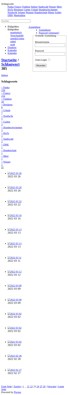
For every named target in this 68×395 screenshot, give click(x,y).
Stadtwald (43, 6)
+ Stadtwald (7, 140)
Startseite (9, 60)
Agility (58, 12)
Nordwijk (12, 12)
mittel (13, 41)
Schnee (21, 12)
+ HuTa (5, 134)
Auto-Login (41, 59)
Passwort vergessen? (49, 32)
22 (31, 386)
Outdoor (26, 6)
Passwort (39, 50)
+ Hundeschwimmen (11, 129)
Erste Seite (6, 386)
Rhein (51, 12)
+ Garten (5, 123)
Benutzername (42, 42)
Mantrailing (19, 15)
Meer (59, 6)
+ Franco (5, 94)
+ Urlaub (5, 112)
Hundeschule (40, 12)
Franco (17, 6)
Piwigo (17, 392)
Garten (27, 9)
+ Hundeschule (8, 152)
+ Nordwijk (7, 117)
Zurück (17, 386)
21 (28, 386)
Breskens (18, 9)
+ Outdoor (6, 100)
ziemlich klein (17, 38)
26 (44, 386)
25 (41, 386)
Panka (11, 6)
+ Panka (5, 89)
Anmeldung (34, 27)
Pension (30, 12)
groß (12, 44)
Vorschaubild (16, 35)
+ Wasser (5, 163)
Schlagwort (10, 64)
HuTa (10, 9)
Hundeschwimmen (48, 9)
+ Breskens (6, 106)
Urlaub (34, 9)
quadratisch (16, 32)
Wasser (52, 6)
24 (38, 386)
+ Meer (5, 157)
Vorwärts (51, 386)
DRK (10, 15)
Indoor (34, 6)
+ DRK (5, 146)
